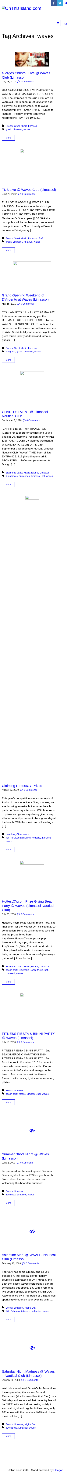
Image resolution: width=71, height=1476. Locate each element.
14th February (13, 1311)
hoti (7, 837)
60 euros (25, 1311)
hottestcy (36, 837)
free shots (11, 1194)
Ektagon (58, 1469)
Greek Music (20, 126)
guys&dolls (11, 1427)
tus (30, 242)
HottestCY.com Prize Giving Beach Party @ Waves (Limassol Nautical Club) (28, 906)
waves (26, 129)
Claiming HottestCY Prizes (22, 786)
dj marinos (24, 476)
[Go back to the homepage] (30, 13)
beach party (12, 970)
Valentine (36, 1311)
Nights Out (30, 1308)
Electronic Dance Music (18, 472)
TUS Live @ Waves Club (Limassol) (29, 190)
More (8, 137)
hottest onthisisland (21, 837)
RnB (41, 238)
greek (9, 129)
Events (9, 126)
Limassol (32, 126)
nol (43, 476)
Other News (22, 834)
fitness (22, 1094)
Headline (10, 834)
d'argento (10, 351)
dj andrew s (12, 476)
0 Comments (27, 81)
